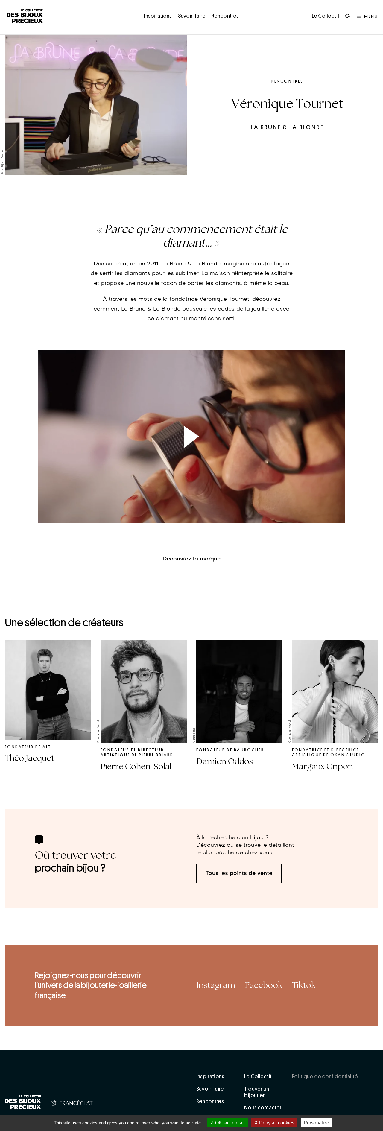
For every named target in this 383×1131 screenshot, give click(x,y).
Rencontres (225, 16)
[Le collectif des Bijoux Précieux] (23, 1103)
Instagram (215, 985)
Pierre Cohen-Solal (136, 766)
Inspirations (158, 16)
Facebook (263, 985)
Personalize (316, 1122)
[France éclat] (72, 1104)
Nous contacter (263, 1107)
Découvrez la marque (191, 559)
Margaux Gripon (322, 766)
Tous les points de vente (239, 873)
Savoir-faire (192, 16)
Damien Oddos (224, 761)
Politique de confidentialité (325, 1076)
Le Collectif (325, 16)
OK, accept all (229, 1122)
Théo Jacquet (29, 758)
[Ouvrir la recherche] (348, 16)
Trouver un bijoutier (256, 1092)
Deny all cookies (276, 1122)
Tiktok (304, 985)
